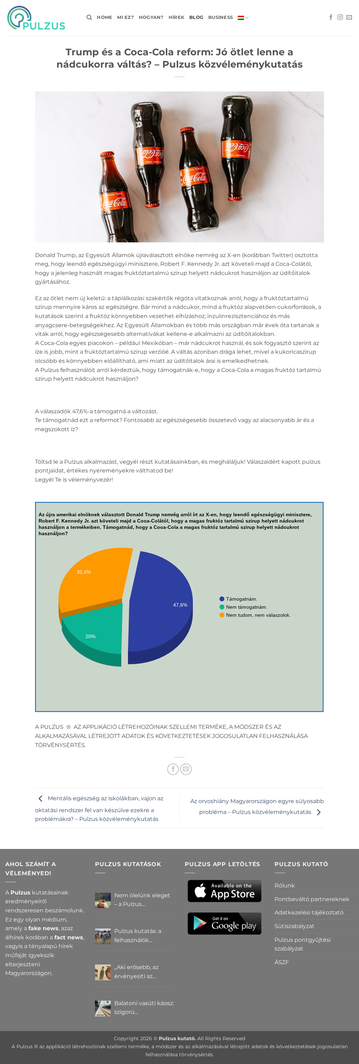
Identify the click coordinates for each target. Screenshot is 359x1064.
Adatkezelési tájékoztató (309, 912)
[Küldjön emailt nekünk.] (349, 17)
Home (104, 17)
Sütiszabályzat (294, 926)
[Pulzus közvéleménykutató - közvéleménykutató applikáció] (40, 17)
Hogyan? (151, 17)
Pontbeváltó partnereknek (312, 899)
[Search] (89, 17)
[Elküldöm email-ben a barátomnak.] (186, 769)
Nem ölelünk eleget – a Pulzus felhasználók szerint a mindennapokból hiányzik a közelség (144, 900)
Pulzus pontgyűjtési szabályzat (303, 944)
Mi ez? (125, 17)
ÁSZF (282, 962)
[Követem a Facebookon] (331, 17)
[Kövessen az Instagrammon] (340, 17)
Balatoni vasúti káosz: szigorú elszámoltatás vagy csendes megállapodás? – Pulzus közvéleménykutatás (144, 1008)
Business (220, 17)
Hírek (176, 17)
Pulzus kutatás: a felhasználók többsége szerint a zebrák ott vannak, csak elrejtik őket (140, 936)
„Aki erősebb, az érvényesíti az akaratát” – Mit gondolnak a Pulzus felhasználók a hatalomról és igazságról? (141, 972)
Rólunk (285, 885)
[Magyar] (243, 18)
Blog (196, 17)
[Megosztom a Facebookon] (173, 769)
